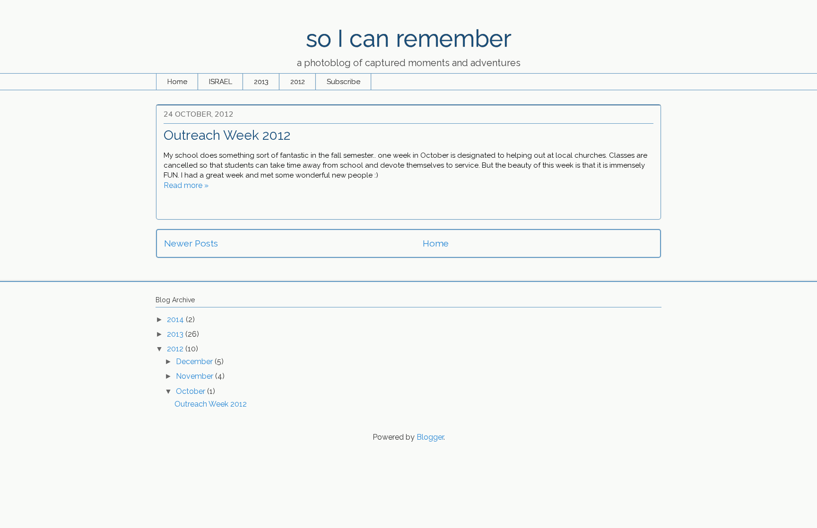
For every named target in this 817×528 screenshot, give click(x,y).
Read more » (186, 185)
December (195, 361)
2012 (297, 81)
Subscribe (343, 81)
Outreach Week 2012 (227, 135)
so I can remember (409, 38)
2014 (176, 319)
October (191, 391)
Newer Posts (191, 243)
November (195, 376)
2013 (261, 81)
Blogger (430, 437)
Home (177, 81)
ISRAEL (220, 81)
